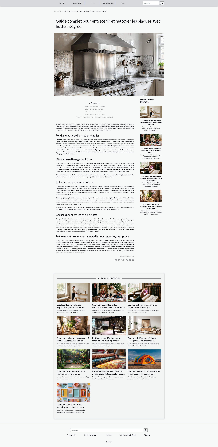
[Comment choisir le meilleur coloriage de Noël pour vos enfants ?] (151, 140)
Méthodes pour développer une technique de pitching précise (106, 339)
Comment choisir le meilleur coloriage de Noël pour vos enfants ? (151, 150)
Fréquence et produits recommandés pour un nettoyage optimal (94, 117)
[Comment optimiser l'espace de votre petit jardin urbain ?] (73, 359)
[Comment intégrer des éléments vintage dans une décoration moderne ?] (144, 326)
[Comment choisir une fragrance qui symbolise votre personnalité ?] (151, 196)
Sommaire (95, 103)
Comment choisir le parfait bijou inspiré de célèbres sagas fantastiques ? (151, 178)
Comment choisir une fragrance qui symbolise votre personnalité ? (151, 206)
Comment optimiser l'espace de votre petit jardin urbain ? (71, 372)
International (77, 3)
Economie (61, 3)
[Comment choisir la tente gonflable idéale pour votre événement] (144, 359)
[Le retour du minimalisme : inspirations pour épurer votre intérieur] (151, 112)
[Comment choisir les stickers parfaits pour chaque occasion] (73, 392)
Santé (92, 3)
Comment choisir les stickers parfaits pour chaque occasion (70, 405)
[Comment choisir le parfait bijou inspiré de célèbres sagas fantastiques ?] (151, 168)
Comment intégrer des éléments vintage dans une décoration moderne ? (142, 340)
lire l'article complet (84, 177)
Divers (123, 3)
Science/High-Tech (108, 3)
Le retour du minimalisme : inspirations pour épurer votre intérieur (151, 122)
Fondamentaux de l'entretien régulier (94, 106)
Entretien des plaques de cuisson (94, 112)
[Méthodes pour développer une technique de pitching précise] (109, 326)
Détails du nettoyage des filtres (94, 109)
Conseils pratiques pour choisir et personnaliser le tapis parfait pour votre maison (107, 374)
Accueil (56, 11)
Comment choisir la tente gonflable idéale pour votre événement (144, 372)
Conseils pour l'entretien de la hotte (94, 114)
